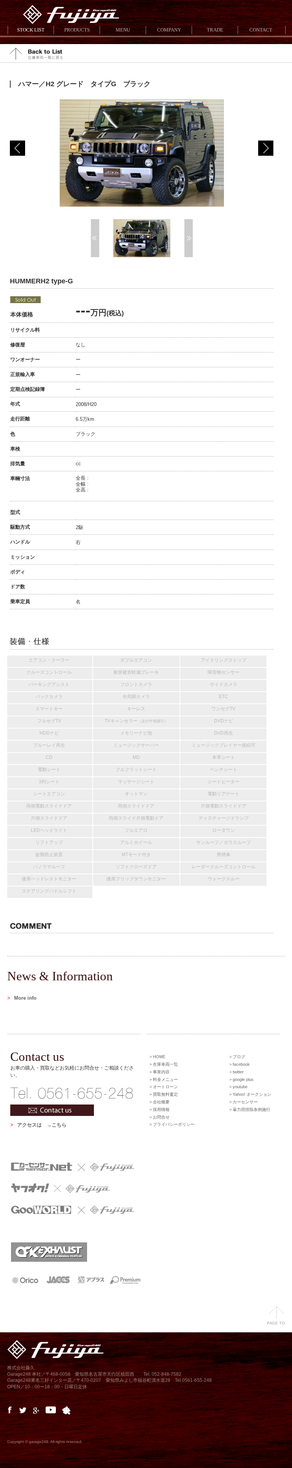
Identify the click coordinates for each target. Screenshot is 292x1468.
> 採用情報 (159, 1109)
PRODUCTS (77, 30)
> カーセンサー (243, 1102)
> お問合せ (159, 1117)
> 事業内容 (159, 1072)
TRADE (215, 30)
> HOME (157, 1056)
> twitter (236, 1072)
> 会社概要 (159, 1102)
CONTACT (260, 30)
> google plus (241, 1079)
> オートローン (163, 1086)
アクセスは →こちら (38, 1125)
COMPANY (169, 30)
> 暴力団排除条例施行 (249, 1109)
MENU (123, 30)
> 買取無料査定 (163, 1094)
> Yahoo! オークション (250, 1094)
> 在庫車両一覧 (163, 1064)
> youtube (238, 1086)
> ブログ (237, 1056)
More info (21, 998)
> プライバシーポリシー (172, 1124)
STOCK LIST (30, 30)
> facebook (239, 1064)
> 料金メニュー (163, 1079)
